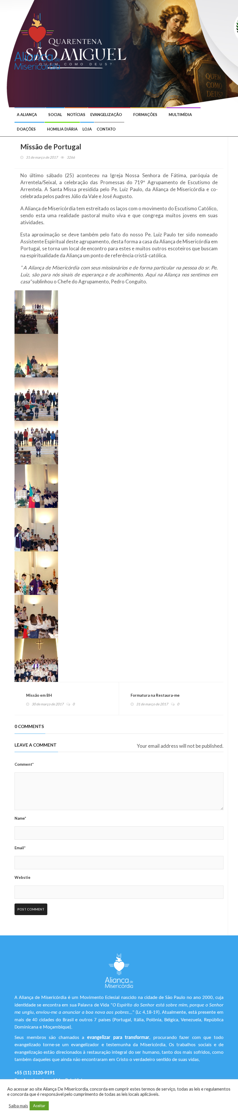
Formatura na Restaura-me (155, 695)
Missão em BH (39, 695)
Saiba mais (18, 1105)
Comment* (24, 764)
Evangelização (106, 114)
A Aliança (27, 114)
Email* (20, 847)
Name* (20, 818)
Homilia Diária (62, 129)
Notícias (76, 114)
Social (55, 114)
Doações (26, 129)
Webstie (22, 877)
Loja (87, 129)
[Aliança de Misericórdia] (39, 40)
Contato (106, 129)
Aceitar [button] (39, 1105)
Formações (145, 114)
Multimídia (180, 114)
